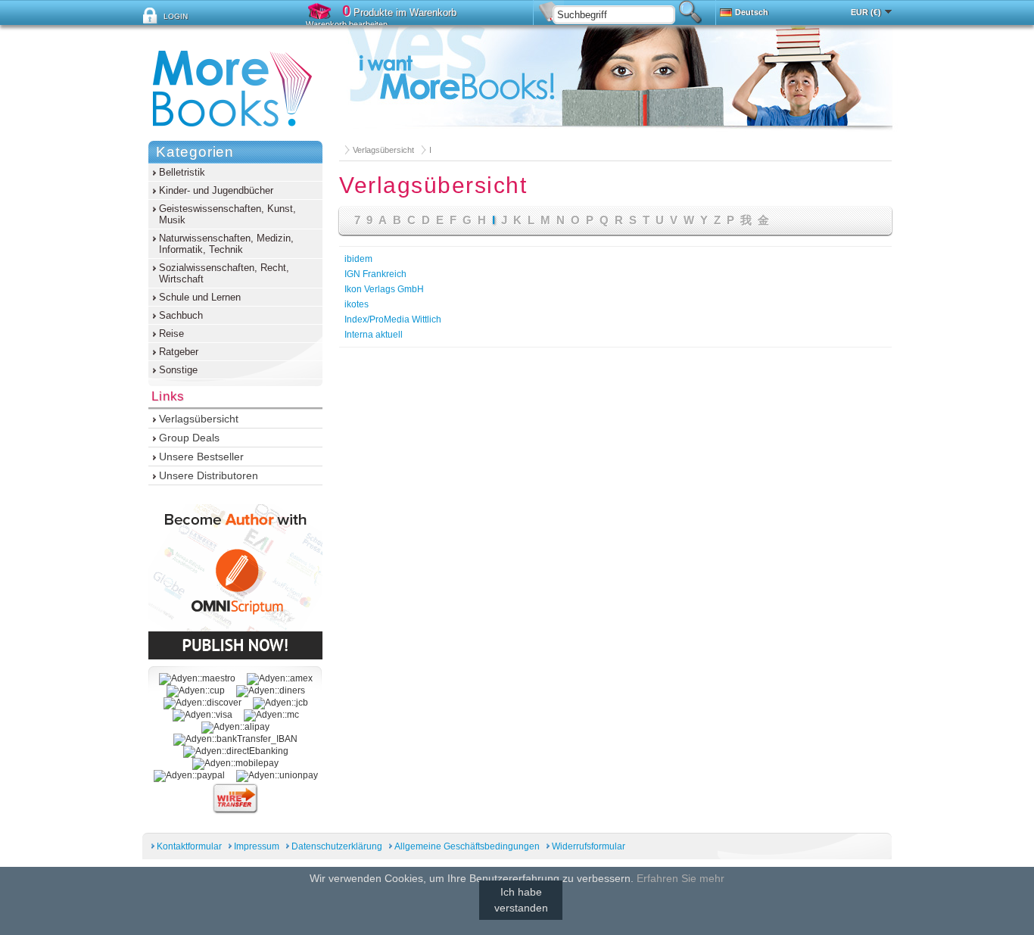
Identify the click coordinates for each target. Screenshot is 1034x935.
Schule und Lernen (200, 297)
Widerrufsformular (588, 846)
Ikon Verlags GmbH (384, 289)
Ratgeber (178, 351)
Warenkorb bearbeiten (347, 24)
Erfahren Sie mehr (680, 878)
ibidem (358, 259)
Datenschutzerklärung (336, 846)
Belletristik (182, 172)
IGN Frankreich (375, 274)
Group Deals (189, 438)
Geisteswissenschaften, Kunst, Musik (227, 214)
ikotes (356, 304)
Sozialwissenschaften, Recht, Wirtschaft (224, 273)
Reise (171, 333)
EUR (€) (866, 12)
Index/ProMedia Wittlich (392, 319)
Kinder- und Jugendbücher (216, 190)
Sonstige (178, 370)
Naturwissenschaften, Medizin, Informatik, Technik (226, 243)
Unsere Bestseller (201, 456)
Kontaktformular (189, 846)
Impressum (256, 846)
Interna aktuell (373, 334)
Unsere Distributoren (208, 475)
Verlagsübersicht (383, 149)
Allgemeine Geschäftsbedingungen (467, 846)
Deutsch (751, 12)
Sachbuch (181, 315)
